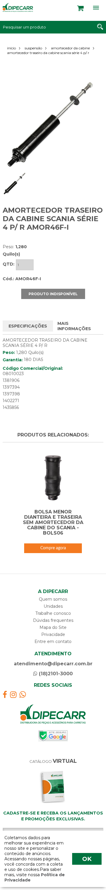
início (11, 48)
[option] (50, 125)
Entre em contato (53, 641)
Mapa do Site (53, 627)
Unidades (53, 606)
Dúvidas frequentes (53, 620)
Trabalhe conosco (53, 613)
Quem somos (53, 599)
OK (87, 858)
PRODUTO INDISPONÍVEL (53, 294)
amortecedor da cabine (70, 48)
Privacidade (53, 634)
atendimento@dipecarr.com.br (53, 663)
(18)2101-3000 (55, 673)
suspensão (33, 48)
